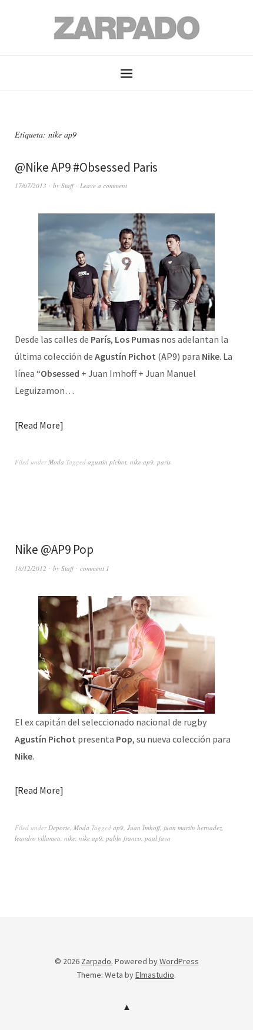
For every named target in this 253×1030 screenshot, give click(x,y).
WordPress (179, 961)
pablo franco (123, 838)
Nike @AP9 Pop (54, 549)
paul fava (158, 838)
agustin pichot (107, 461)
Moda (56, 461)
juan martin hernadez (193, 827)
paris (164, 461)
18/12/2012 (30, 568)
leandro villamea (38, 838)
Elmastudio (154, 974)
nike (69, 838)
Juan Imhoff (143, 827)
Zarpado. (97, 961)
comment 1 (94, 568)
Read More (39, 425)
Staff (67, 185)
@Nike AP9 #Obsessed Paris (86, 167)
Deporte (59, 827)
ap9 (118, 827)
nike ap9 (142, 461)
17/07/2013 (30, 185)
